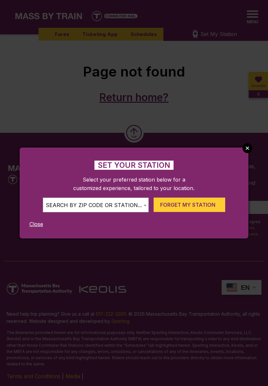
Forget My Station (187, 205)
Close (36, 224)
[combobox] (96, 205)
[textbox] (95, 205)
